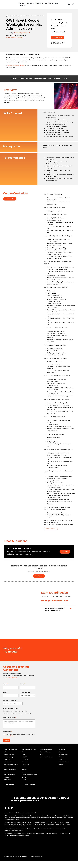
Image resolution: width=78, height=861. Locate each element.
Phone (22, 684)
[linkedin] (12, 808)
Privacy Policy (10, 736)
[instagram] (9, 808)
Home (7, 15)
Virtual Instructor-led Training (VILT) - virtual (18, 714)
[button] (58, 609)
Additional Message (9, 717)
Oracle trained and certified (16, 65)
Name (5, 684)
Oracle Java (24, 15)
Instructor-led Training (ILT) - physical (16, 711)
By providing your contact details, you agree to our (20, 735)
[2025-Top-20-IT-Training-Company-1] (8, 839)
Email (5, 692)
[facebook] (5, 808)
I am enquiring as (25, 692)
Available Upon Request (22, 33)
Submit (6, 740)
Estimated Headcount (10, 700)
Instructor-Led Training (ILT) (15, 37)
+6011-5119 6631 (12, 678)
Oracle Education (15, 15)
